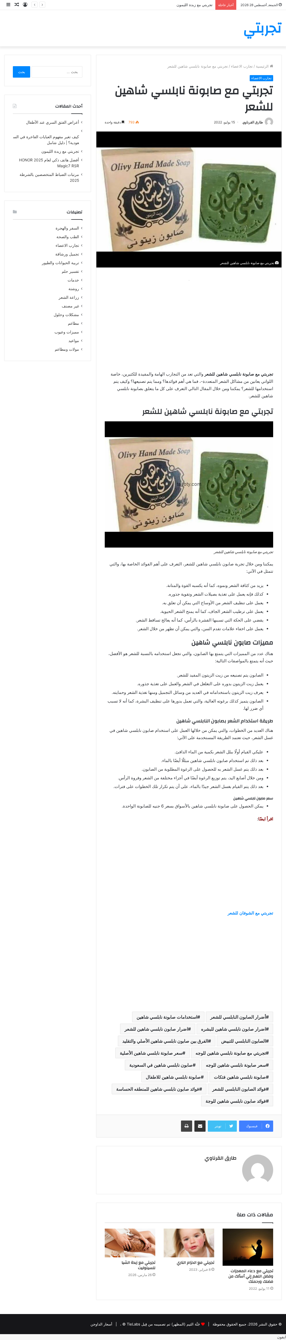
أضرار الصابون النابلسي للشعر (238, 1017)
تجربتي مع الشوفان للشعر (250, 913)
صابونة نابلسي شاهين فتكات (240, 1077)
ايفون (281, 1337)
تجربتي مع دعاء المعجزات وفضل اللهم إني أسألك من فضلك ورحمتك (250, 1276)
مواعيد (73, 340)
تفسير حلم (70, 271)
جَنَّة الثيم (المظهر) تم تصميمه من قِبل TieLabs (163, 1324)
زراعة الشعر (69, 297)
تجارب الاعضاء (242, 66)
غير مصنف (70, 306)
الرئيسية (263, 66)
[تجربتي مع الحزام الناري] (189, 1243)
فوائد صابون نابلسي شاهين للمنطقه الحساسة (157, 1089)
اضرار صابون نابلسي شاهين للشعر (156, 1029)
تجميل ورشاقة (67, 254)
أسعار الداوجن (101, 1324)
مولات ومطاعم (67, 349)
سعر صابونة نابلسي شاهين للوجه (236, 1065)
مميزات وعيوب (66, 332)
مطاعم (73, 323)
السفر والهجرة (67, 228)
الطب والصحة (67, 237)
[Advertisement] (189, 323)
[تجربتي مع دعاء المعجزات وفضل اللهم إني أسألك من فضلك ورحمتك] (248, 1247)
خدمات (73, 280)
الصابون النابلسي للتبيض (243, 1041)
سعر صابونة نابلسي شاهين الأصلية (151, 1053)
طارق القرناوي (252, 122)
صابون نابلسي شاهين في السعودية (161, 1065)
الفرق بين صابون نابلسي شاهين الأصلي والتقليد (165, 1041)
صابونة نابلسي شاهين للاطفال (173, 1077)
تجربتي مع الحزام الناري (195, 1262)
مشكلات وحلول (66, 314)
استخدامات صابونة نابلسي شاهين (167, 1017)
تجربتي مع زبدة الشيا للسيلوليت (138, 1265)
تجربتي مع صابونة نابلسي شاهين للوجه (231, 1053)
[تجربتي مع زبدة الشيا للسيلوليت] (130, 1243)
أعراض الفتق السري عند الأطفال (52, 122)
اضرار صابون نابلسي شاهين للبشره (233, 1029)
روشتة (73, 288)
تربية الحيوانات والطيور (60, 263)
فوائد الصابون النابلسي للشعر (239, 1089)
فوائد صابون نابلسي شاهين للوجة (236, 1101)
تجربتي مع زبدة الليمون (195, 5)
